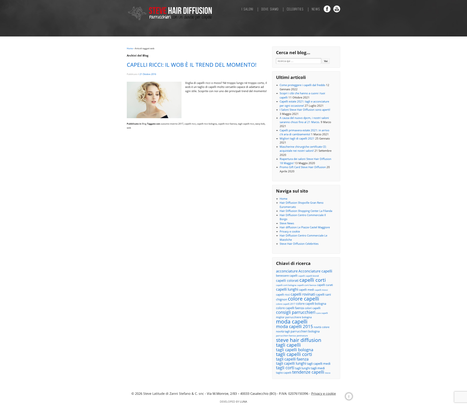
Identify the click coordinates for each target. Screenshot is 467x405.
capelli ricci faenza (227, 123)
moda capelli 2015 (294, 326)
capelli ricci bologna (207, 123)
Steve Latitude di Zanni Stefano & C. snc (173, 393)
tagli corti (285, 368)
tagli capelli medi (318, 363)
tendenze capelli (308, 372)
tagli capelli (288, 345)
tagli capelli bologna (294, 350)
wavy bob (260, 123)
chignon (281, 299)
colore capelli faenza (290, 308)
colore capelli (303, 299)
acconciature (287, 271)
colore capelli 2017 (285, 303)
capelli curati (325, 285)
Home (130, 48)
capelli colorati (287, 280)
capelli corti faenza (306, 285)
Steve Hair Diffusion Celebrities (299, 243)
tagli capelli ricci (246, 123)
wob (129, 127)
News (316, 9)
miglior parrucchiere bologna (294, 317)
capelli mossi (321, 289)
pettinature (302, 335)
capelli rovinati (303, 294)
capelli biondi (312, 275)
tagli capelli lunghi (291, 363)
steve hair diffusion (298, 340)
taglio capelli (284, 372)
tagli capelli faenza (292, 359)
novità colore (321, 327)
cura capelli (322, 313)
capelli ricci (190, 123)
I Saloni (247, 9)
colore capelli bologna (311, 304)
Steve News (287, 223)
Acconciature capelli (315, 271)
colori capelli (313, 308)
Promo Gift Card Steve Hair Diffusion (303, 167)
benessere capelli (287, 275)
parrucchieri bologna (305, 331)
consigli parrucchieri (295, 312)
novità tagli (283, 331)
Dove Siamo (270, 9)
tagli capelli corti (294, 354)
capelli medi (306, 289)
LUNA (243, 401)
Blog (144, 123)
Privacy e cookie (290, 231)
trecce (327, 373)
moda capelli (291, 321)
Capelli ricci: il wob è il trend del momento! (191, 64)
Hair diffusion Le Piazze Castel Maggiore (305, 227)
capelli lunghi (287, 289)
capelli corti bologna (286, 285)
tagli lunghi (302, 368)
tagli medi (318, 368)
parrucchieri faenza (286, 335)
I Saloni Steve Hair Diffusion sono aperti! (305, 109)
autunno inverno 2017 (172, 123)
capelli (301, 275)
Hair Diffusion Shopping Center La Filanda (306, 211)
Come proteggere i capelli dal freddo (302, 85)
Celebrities (295, 9)
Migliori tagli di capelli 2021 (297, 138)
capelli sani (323, 294)
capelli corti (312, 280)
